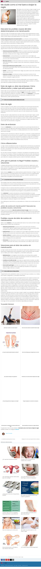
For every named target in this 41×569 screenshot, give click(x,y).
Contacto (2, 565)
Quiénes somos (25, 565)
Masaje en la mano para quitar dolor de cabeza (30, 439)
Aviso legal (16, 565)
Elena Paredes (9, 433)
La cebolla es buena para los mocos (8, 439)
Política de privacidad (9, 565)
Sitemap (19, 565)
